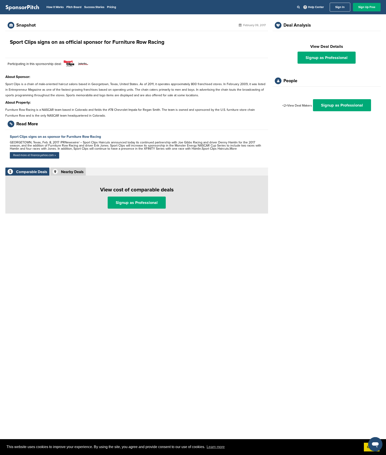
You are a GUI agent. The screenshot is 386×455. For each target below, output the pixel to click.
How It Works (55, 7)
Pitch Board (74, 7)
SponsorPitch (22, 7)
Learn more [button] (216, 447)
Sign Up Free (366, 7)
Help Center (316, 7)
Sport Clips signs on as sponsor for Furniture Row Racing (55, 136)
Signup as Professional (137, 202)
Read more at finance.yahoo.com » (34, 155)
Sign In (340, 7)
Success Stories (94, 7)
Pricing (111, 7)
